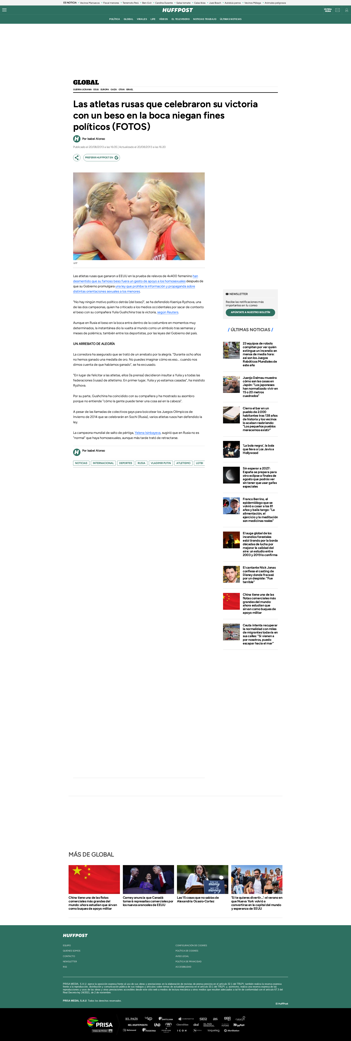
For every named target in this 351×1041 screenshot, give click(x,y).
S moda (198, 1030)
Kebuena (237, 1024)
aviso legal (182, 956)
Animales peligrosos (275, 2)
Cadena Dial (197, 1024)
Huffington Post (138, 1024)
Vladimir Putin (161, 463)
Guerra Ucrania (82, 89)
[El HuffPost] (177, 10)
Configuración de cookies (191, 945)
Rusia (141, 463)
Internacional (103, 463)
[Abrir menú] (4, 10)
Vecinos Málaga (252, 2)
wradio (169, 1024)
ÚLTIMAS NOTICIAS (231, 19)
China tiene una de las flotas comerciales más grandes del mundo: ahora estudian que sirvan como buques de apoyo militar (259, 604)
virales (142, 19)
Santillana (168, 1019)
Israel (129, 89)
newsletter (70, 961)
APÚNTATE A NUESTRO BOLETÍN (250, 312)
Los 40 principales (151, 1019)
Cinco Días (183, 1024)
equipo (67, 945)
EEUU (96, 89)
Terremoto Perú (131, 2)
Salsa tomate (183, 2)
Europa (105, 89)
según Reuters (167, 312)
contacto (69, 956)
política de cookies (187, 950)
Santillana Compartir (188, 1019)
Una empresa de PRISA (101, 1022)
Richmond (131, 1030)
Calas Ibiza (199, 2)
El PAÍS (133, 1019)
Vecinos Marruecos (90, 2)
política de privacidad (188, 961)
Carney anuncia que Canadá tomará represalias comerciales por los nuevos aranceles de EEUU (148, 901)
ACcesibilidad (183, 967)
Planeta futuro (224, 1024)
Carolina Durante (164, 2)
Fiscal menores (111, 2)
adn (227, 1019)
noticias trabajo (204, 19)
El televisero (181, 19)
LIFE (153, 19)
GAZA (114, 89)
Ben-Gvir (147, 2)
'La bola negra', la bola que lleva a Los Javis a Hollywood (258, 449)
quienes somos (71, 950)
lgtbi (199, 463)
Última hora (328, 10)
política (114, 19)
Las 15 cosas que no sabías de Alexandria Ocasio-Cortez (198, 899)
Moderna (149, 1030)
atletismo (183, 463)
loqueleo (214, 1030)
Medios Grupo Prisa (101, 1031)
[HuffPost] (75, 934)
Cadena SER (203, 1019)
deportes (125, 463)
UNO (159, 1024)
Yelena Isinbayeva (148, 433)
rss (65, 967)
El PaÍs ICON (183, 1030)
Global (86, 83)
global (128, 19)
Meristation (232, 1030)
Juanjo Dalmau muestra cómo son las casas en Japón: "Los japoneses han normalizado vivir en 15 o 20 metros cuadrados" (260, 387)
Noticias (81, 463)
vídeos (163, 19)
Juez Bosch (215, 2)
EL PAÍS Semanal (210, 1024)
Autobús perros (233, 2)
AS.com (215, 1019)
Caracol (240, 1019)
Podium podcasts (167, 1030)
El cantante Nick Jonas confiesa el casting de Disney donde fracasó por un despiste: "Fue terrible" (259, 575)
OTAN (121, 89)
